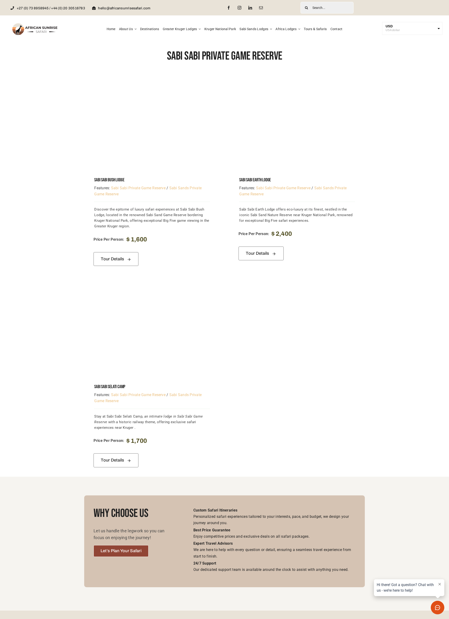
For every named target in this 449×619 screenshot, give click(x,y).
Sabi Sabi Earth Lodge (255, 180)
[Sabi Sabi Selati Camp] (152, 287)
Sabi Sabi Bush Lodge (109, 180)
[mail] (261, 8)
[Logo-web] (35, 24)
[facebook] (228, 8)
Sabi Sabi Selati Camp (109, 387)
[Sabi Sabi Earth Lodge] (297, 81)
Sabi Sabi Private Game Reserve (138, 188)
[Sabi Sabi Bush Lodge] (152, 81)
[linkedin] (250, 8)
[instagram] (239, 8)
